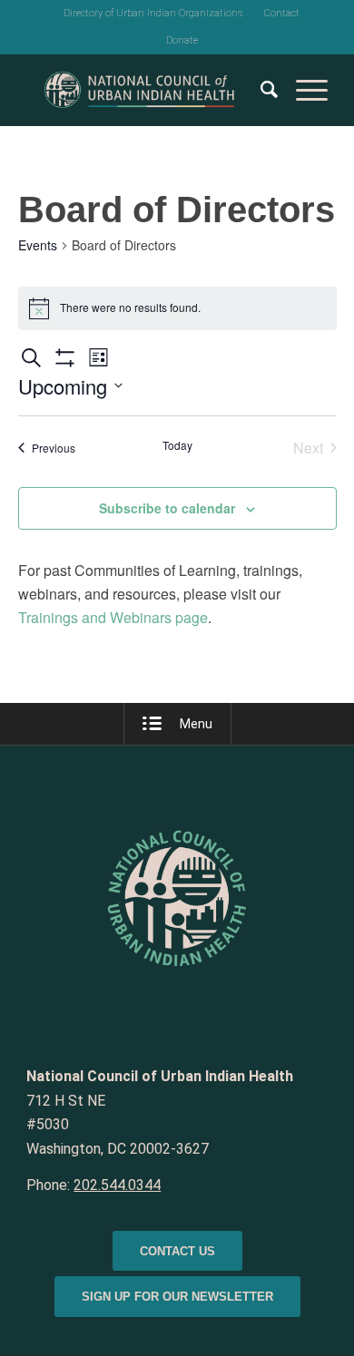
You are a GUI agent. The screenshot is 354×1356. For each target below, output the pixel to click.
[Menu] (303, 90)
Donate (182, 40)
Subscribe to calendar (167, 508)
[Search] (260, 90)
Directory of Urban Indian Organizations (153, 13)
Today (177, 445)
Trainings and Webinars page (113, 617)
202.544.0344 (117, 1185)
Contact (282, 13)
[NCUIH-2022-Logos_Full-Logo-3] (146, 90)
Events (37, 245)
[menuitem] (153, 13)
